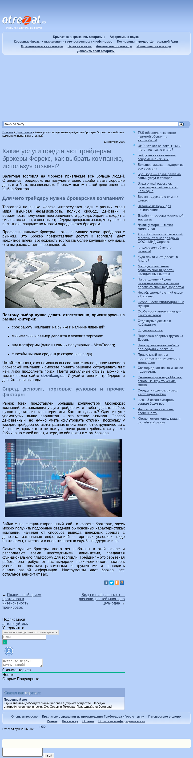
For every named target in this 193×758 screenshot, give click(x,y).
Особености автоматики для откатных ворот (159, 313)
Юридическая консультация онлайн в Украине (159, 420)
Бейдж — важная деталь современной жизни (157, 157)
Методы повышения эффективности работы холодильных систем (156, 270)
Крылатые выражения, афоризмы (79, 37)
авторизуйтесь (15, 624)
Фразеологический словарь (42, 46)
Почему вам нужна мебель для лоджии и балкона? (158, 347)
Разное (52, 721)
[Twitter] (111, 582)
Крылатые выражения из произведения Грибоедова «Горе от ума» (93, 716)
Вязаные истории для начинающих (154, 208)
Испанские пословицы (154, 46)
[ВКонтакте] (106, 582)
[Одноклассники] (117, 582)
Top (42, 726)
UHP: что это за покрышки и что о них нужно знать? (159, 147)
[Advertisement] (96, 88)
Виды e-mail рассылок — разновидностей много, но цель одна (102, 599)
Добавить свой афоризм (96, 51)
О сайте (88, 721)
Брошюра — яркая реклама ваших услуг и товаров (159, 176)
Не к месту (70, 721)
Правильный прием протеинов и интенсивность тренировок (21, 601)
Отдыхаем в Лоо (150, 330)
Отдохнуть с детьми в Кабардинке (154, 322)
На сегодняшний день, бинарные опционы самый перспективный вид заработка (161, 283)
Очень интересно (24, 716)
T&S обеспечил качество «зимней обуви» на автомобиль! (157, 136)
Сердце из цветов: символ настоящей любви (158, 392)
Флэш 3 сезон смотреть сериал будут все (156, 401)
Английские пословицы (114, 46)
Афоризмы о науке (124, 37)
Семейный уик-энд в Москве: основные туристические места (160, 381)
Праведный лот (15, 699)
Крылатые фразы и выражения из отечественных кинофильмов (63, 41)
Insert (48, 755)
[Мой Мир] (122, 582)
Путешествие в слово (164, 716)
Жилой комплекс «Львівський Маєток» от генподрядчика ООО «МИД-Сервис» (160, 238)
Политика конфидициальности (121, 721)
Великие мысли (80, 46)
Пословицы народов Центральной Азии (147, 41)
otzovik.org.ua (52, 376)
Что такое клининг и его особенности (156, 411)
